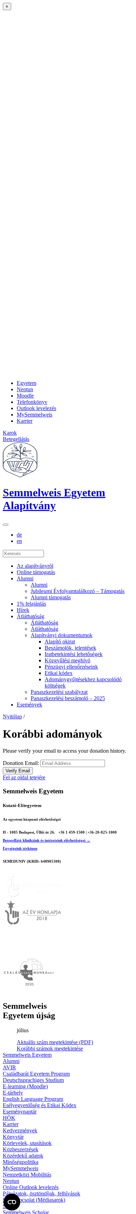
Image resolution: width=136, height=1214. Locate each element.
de (19, 535)
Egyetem (26, 383)
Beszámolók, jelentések (70, 648)
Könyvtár (13, 1137)
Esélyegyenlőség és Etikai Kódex (39, 1105)
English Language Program (33, 1099)
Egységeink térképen (20, 848)
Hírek (23, 610)
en (19, 541)
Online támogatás (36, 572)
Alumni (25, 578)
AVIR (9, 1067)
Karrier (24, 421)
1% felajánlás (31, 604)
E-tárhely (13, 1093)
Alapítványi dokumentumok (61, 635)
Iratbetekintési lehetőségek (74, 654)
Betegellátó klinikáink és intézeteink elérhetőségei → (46, 840)
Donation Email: (21, 763)
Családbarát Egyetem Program (36, 1074)
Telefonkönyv (32, 402)
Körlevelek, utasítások (27, 1143)
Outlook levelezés (36, 408)
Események (29, 705)
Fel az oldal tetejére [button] (24, 777)
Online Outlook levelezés (31, 1187)
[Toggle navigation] (5, 525)
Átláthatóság (30, 616)
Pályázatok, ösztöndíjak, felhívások (41, 1193)
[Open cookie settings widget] (11, 1202)
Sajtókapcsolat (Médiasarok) (34, 1200)
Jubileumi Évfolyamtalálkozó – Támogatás (77, 591)
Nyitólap (12, 716)
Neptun (25, 389)
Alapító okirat (60, 641)
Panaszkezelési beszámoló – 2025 (68, 698)
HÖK (9, 1118)
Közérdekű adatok (23, 1156)
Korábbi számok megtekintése (50, 1048)
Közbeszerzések (20, 1149)
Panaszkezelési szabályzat (59, 692)
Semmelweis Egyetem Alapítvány (54, 499)
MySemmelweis (34, 415)
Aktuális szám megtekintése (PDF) (55, 1042)
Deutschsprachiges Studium (33, 1080)
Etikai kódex (59, 673)
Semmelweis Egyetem (27, 1055)
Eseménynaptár (20, 1112)
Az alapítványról (35, 566)
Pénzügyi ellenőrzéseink (71, 667)
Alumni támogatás (51, 597)
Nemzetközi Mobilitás (27, 1175)
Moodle (25, 396)
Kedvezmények (20, 1130)
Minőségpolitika (20, 1162)
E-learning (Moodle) (25, 1086)
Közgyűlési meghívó (67, 660)
